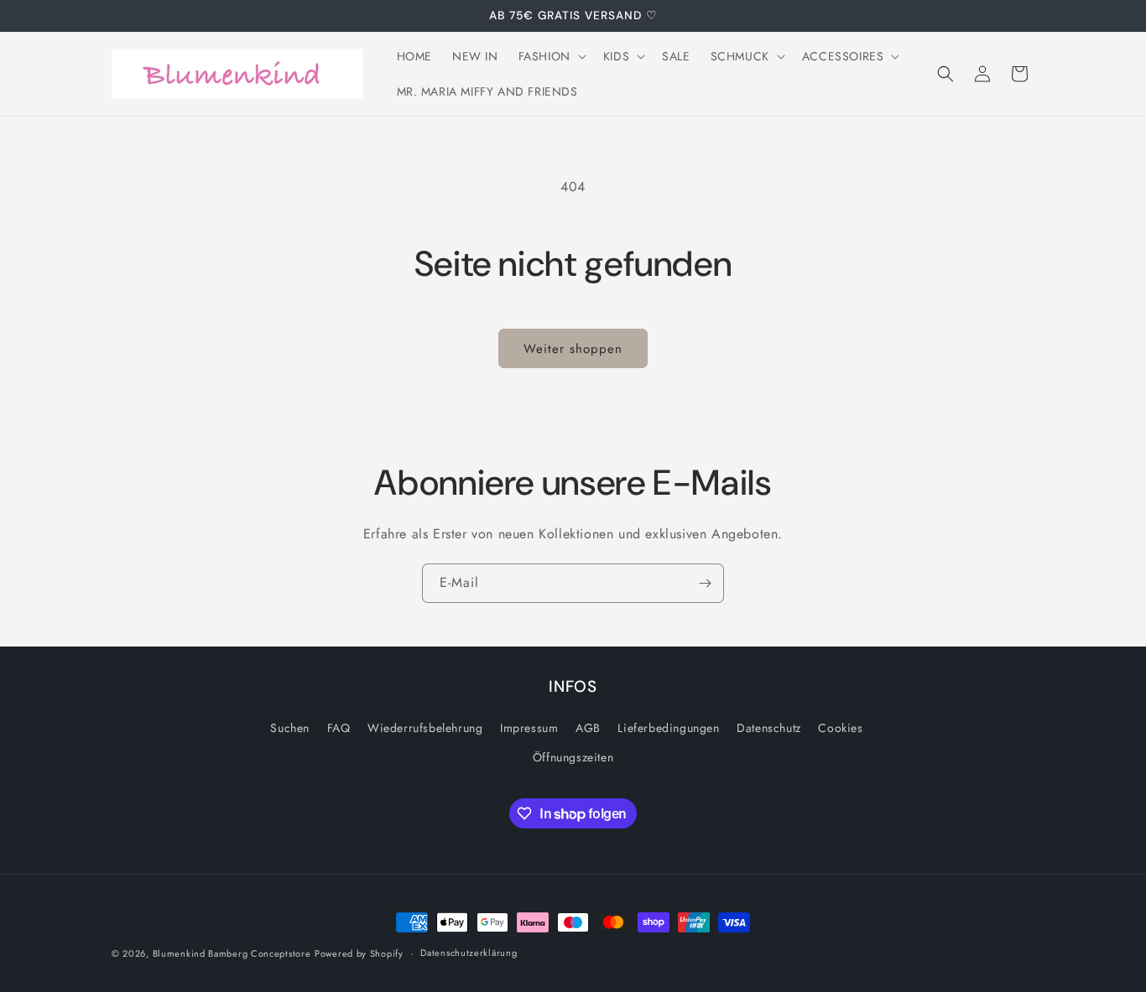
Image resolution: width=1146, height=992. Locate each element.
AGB (588, 727)
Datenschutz (769, 727)
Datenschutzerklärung (468, 952)
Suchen (290, 727)
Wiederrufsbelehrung (424, 727)
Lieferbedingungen (668, 727)
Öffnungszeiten (573, 757)
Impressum (529, 727)
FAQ (339, 727)
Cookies (840, 727)
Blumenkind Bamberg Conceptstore (232, 953)
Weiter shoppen (573, 349)
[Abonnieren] (704, 583)
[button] (550, 56)
